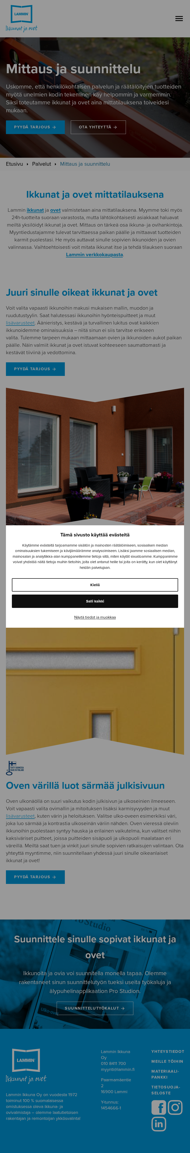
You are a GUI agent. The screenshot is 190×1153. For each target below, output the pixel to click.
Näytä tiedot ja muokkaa (95, 617)
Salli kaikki (95, 601)
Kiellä (95, 585)
